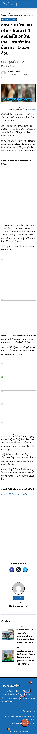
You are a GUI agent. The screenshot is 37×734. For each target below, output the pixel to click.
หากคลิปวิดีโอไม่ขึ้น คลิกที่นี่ (14, 494)
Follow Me (18, 598)
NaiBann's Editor (13, 71)
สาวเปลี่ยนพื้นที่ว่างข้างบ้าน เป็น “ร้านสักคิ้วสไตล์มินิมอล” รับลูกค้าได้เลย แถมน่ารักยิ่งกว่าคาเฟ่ (25, 657)
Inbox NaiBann (29, 716)
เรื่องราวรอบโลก (15, 15)
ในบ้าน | (9, 4)
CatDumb (32, 109)
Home (3, 15)
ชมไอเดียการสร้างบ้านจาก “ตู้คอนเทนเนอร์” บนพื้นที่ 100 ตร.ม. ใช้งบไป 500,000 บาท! (25, 636)
